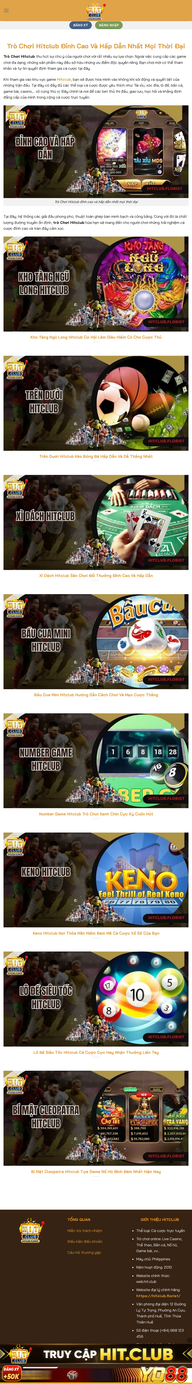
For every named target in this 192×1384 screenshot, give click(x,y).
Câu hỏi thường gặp (84, 1252)
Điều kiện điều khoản (84, 1241)
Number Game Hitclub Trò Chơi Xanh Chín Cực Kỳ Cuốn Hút (96, 813)
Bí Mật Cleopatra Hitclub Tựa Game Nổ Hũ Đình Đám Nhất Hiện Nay (96, 1171)
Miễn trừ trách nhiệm (84, 1230)
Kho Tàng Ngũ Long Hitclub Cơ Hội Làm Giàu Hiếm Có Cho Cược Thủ (96, 337)
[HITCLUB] (96, 10)
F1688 (94, 1269)
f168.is (107, 1269)
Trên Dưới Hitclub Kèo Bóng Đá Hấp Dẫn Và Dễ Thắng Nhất (96, 456)
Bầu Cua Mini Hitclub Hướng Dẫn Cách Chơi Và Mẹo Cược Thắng (96, 694)
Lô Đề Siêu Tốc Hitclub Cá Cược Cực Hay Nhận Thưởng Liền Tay (96, 1052)
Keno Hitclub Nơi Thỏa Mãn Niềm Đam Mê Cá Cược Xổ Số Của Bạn (96, 933)
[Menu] (6, 10)
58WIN (96, 1263)
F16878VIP (76, 1269)
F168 (71, 1263)
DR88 (83, 1263)
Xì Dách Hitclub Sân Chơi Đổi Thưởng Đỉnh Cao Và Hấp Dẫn (96, 575)
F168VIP (112, 1263)
